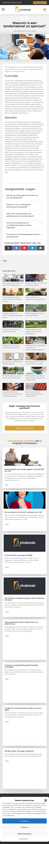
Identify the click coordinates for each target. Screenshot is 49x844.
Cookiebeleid (23, 839)
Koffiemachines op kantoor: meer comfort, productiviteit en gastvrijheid (35, 378)
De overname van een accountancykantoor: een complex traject (34, 394)
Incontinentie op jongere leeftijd (18, 555)
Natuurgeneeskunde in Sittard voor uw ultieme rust (21, 623)
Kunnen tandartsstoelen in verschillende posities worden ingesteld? (24, 225)
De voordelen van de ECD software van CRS (23, 512)
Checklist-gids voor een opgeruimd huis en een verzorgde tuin (33, 331)
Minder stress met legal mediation (19, 751)
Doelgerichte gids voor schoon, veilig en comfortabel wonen (13, 315)
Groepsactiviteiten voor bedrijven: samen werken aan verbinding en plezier (13, 394)
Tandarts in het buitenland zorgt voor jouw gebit (23, 709)
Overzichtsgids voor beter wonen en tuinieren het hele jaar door (12, 299)
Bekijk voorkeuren (24, 834)
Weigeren (24, 827)
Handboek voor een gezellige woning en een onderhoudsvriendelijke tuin (35, 348)
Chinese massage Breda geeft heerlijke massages (21, 666)
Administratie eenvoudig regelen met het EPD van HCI (24, 470)
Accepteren (24, 821)
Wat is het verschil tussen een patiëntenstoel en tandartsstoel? (24, 215)
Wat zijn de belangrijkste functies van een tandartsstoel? (24, 196)
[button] (45, 800)
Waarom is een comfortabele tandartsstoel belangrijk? (24, 205)
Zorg (24, 18)
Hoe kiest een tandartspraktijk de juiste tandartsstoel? (24, 235)
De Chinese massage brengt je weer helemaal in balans (24, 599)
